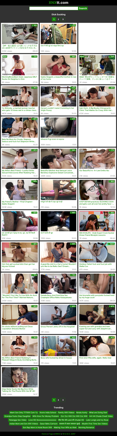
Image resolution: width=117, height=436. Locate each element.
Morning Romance (86, 427)
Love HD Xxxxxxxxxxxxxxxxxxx (42, 420)
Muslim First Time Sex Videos (94, 423)
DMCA (58, 434)
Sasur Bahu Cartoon (48, 423)
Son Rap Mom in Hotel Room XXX (37, 427)
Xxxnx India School (48, 412)
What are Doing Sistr (98, 412)
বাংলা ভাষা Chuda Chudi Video (101, 416)
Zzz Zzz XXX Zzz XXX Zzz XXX (74, 416)
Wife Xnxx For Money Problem (46, 416)
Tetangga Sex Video (17, 420)
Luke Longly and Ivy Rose (97, 420)
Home (44, 434)
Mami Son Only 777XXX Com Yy (24, 412)
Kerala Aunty (81, 412)
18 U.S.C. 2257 (68, 434)
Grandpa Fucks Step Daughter (17, 416)
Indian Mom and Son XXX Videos (24, 423)
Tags (51, 434)
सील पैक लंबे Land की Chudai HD (71, 420)
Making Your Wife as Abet (65, 427)
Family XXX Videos (66, 412)
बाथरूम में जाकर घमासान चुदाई (69, 423)
